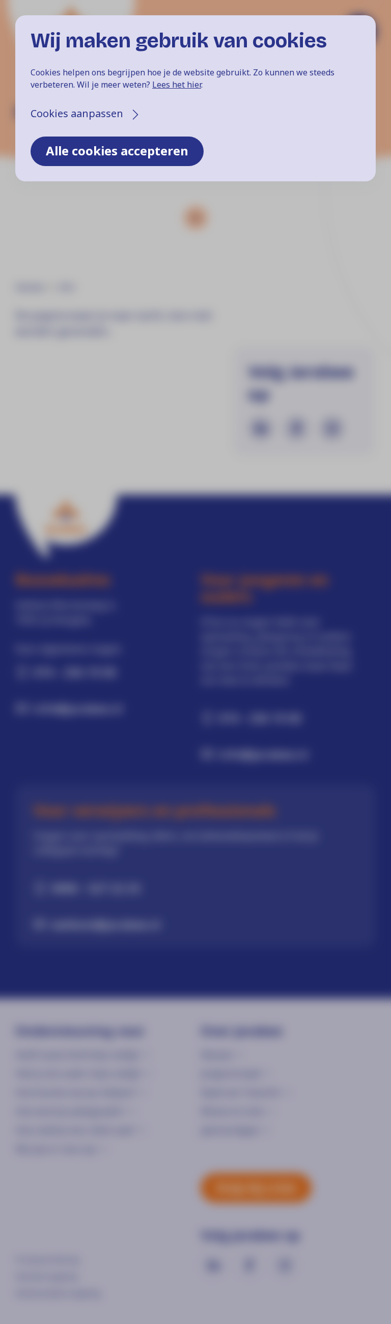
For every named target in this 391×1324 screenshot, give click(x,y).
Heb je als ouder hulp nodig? (78, 1073)
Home (29, 287)
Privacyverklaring (47, 1259)
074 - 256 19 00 (75, 672)
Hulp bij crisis (256, 1187)
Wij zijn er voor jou (56, 1149)
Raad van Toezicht (240, 1092)
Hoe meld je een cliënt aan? (75, 1130)
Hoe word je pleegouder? (70, 1111)
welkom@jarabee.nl (106, 924)
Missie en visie (232, 1111)
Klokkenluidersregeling (57, 1293)
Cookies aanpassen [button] (77, 113)
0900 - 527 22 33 (96, 888)
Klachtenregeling (46, 1276)
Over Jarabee (242, 1031)
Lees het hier (176, 84)
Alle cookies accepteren (117, 150)
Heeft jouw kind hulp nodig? (77, 1054)
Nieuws (217, 1054)
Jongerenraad (230, 1073)
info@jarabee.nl (78, 708)
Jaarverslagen (230, 1130)
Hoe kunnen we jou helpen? (75, 1092)
